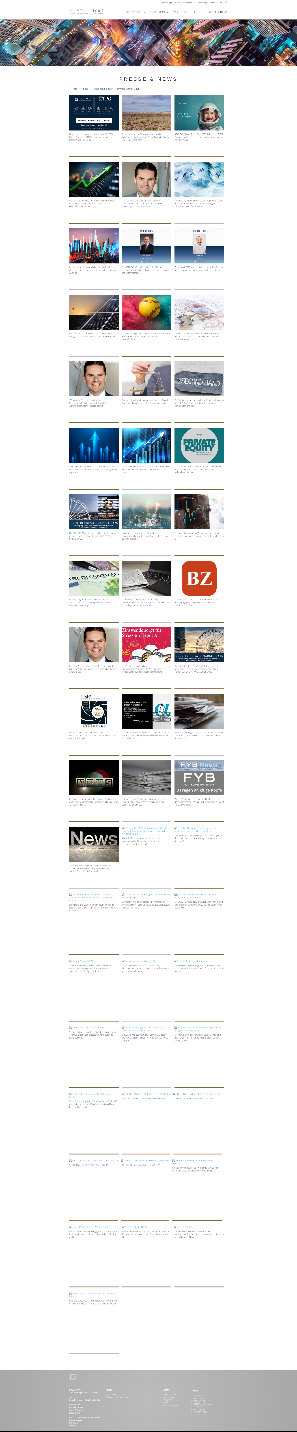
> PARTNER (167, 1400)
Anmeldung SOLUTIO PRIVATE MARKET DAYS (178, 3)
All (75, 89)
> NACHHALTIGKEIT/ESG (201, 1404)
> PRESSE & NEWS (170, 1405)
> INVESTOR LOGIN (199, 1412)
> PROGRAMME (169, 1397)
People (198, 12)
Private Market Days (128, 89)
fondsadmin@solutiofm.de (117, 1397)
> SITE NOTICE (197, 1398)
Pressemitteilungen (102, 89)
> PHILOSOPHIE (169, 1394)
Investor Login (203, 3)
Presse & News (217, 12)
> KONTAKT (196, 1395)
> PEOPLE (167, 1402)
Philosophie (134, 12)
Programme (158, 12)
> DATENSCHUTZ (198, 1401)
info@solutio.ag (112, 1394)
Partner (179, 12)
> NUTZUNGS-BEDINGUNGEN (197, 1408)
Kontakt (214, 3)
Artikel (84, 89)
